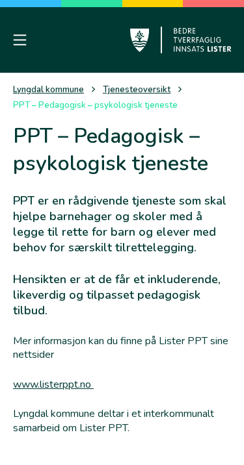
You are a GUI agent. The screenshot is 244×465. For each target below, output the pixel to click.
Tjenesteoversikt (136, 90)
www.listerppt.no (53, 384)
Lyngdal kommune (48, 90)
